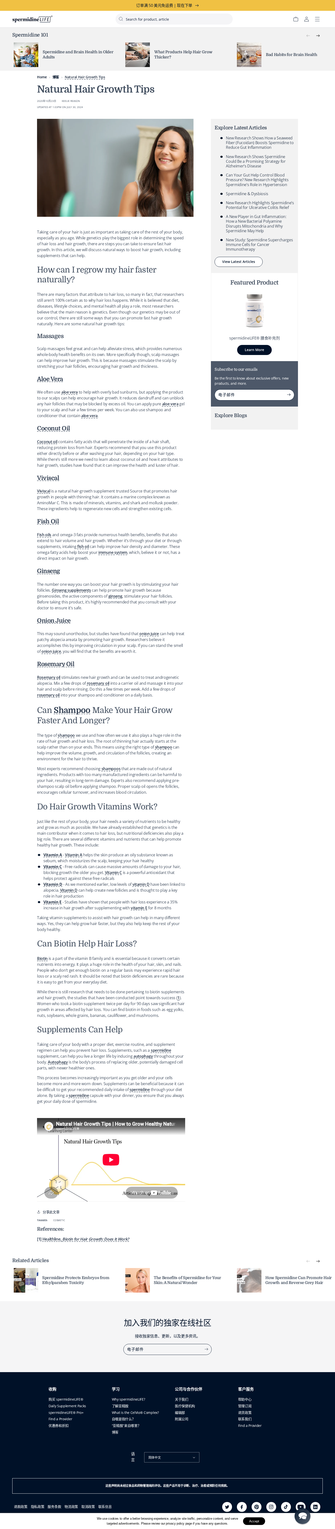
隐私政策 (37, 1506)
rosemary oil (98, 683)
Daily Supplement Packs (67, 1406)
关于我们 (181, 1399)
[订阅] (288, 394)
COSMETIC (59, 1220)
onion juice (149, 633)
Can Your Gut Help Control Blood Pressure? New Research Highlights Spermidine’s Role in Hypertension (257, 179)
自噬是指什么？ (123, 1419)
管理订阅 (245, 1406)
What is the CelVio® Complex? (135, 1412)
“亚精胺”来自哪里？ (126, 1425)
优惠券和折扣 (59, 1425)
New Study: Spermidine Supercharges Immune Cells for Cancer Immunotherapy (259, 244)
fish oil (83, 546)
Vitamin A (73, 855)
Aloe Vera (50, 379)
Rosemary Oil (55, 664)
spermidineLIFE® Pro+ (66, 1412)
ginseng (115, 596)
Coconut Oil (53, 428)
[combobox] (174, 19)
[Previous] (308, 36)
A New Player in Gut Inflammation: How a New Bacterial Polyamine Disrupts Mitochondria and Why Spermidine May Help (256, 223)
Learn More (254, 349)
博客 (55, 77)
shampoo (66, 735)
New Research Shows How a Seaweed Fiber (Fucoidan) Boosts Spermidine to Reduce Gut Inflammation (260, 142)
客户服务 (246, 1389)
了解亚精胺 (120, 1406)
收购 (52, 1389)
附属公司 (181, 1419)
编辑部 (180, 1412)
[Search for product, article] (121, 19)
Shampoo (72, 710)
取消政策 (88, 1506)
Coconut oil (47, 441)
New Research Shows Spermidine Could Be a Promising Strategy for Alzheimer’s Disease (255, 161)
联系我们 (245, 1419)
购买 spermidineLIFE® (66, 1399)
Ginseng (48, 571)
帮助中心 (245, 1399)
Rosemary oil (48, 677)
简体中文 (154, 1457)
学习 (116, 1389)
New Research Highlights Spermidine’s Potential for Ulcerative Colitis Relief (260, 205)
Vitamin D (68, 890)
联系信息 (105, 1506)
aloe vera (69, 392)
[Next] (318, 36)
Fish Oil (48, 521)
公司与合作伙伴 (188, 1389)
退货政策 (245, 1412)
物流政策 (71, 1506)
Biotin (42, 958)
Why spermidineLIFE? (128, 1399)
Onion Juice (54, 620)
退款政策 (20, 1506)
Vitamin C (113, 872)
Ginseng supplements (71, 590)
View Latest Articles (238, 261)
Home (42, 77)
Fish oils (44, 534)
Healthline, (85, 1239)
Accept (254, 1521)
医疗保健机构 (185, 1406)
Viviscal (48, 478)
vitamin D (141, 884)
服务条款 (54, 1506)
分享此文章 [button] (51, 1212)
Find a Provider (60, 1419)
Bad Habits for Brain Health (291, 55)
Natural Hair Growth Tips (85, 77)
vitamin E (139, 908)
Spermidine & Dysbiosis (247, 193)
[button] (302, 1516)
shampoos (111, 768)
